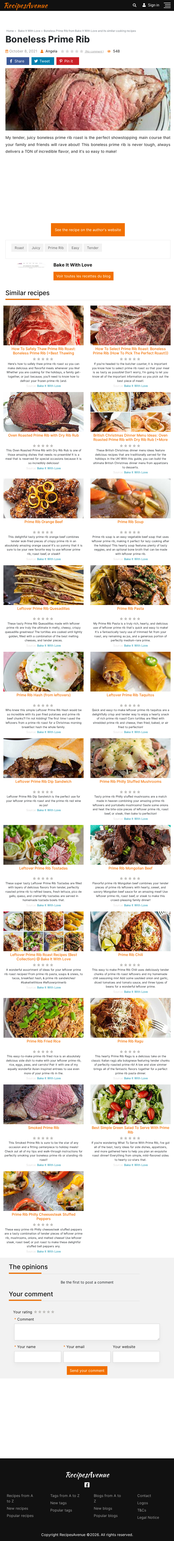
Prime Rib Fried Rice (43, 1041)
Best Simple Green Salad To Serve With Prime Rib (130, 1129)
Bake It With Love (49, 386)
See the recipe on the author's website (88, 229)
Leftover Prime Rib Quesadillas (43, 608)
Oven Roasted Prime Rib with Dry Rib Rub (43, 435)
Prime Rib (56, 248)
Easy (75, 248)
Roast (19, 248)
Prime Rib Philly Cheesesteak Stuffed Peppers (43, 1216)
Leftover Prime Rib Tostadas (43, 868)
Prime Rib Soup (131, 521)
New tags (58, 1503)
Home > (11, 30)
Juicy (36, 248)
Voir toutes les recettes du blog (83, 276)
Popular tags (61, 1510)
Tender (93, 248)
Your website (124, 1346)
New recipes (17, 1508)
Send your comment (87, 1370)
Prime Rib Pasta (130, 608)
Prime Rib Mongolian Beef (130, 868)
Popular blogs (106, 1515)
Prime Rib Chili (130, 954)
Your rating (22, 1312)
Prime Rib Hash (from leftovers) (44, 695)
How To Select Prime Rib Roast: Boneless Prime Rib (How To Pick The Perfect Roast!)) (130, 350)
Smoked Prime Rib (43, 1127)
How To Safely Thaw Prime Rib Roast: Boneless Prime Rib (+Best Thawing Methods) (44, 353)
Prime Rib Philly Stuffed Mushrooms (131, 781)
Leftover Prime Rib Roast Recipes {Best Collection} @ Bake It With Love (43, 956)
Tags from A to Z (65, 1495)
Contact (144, 1495)
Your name (26, 1346)
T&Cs (141, 1510)
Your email (75, 1346)
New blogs (103, 1508)
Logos (142, 1503)
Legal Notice (148, 1517)
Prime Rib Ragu (130, 1041)
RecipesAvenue (25, 5)
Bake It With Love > (30, 30)
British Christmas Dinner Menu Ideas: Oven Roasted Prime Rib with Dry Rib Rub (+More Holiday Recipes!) (130, 439)
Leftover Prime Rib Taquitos (130, 695)
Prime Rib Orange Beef (43, 521)
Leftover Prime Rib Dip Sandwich (43, 781)
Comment (25, 1319)
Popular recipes (20, 1515)
